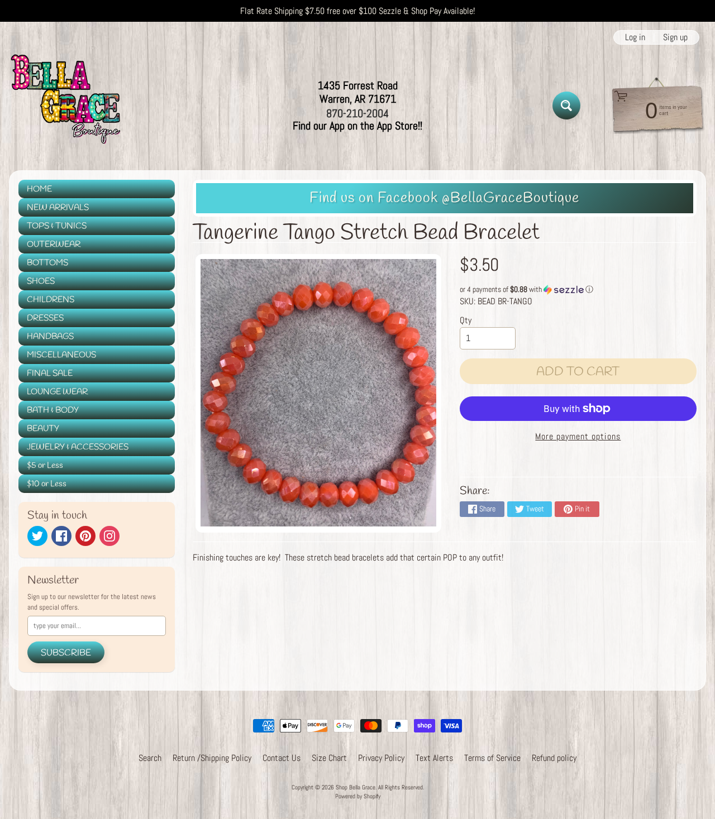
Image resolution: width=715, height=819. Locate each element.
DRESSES (45, 318)
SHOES (41, 281)
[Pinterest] (85, 536)
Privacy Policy (381, 758)
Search (150, 758)
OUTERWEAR (53, 244)
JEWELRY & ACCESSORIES (77, 447)
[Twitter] (37, 536)
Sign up (675, 37)
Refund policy (554, 758)
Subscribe (66, 653)
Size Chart (329, 758)
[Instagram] (109, 536)
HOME (39, 189)
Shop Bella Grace (355, 787)
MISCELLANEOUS (61, 355)
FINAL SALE (50, 373)
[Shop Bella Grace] (65, 105)
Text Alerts (434, 758)
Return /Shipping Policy (212, 758)
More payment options (578, 436)
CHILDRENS (50, 299)
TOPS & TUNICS (57, 226)
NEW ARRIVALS (58, 207)
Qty (465, 320)
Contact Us (282, 758)
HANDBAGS (50, 336)
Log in (635, 37)
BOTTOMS (47, 263)
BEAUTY (43, 428)
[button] (578, 289)
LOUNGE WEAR (57, 391)
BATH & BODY (53, 410)
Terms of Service (492, 758)
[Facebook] (61, 536)
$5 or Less (45, 465)
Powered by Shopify (357, 796)
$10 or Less (46, 484)
